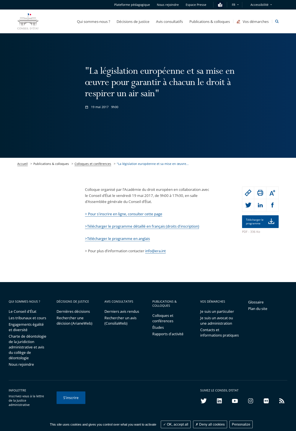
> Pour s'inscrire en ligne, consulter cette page (123, 213)
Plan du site (257, 308)
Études (158, 327)
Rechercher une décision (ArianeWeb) (74, 320)
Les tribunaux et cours (27, 317)
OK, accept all (177, 424)
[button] (93, 21)
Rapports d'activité (168, 333)
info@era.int (155, 250)
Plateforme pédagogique (132, 5)
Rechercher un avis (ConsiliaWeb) (120, 320)
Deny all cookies (211, 424)
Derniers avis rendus (121, 311)
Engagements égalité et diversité (26, 327)
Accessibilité (259, 5)
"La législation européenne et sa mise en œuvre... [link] (153, 164)
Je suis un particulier (217, 311)
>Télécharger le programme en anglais (117, 238)
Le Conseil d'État (22, 311)
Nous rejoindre (21, 364)
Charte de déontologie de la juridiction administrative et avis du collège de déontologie (27, 347)
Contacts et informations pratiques (219, 332)
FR (233, 5)
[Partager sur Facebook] (272, 205)
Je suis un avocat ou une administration (216, 320)
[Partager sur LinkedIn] (260, 205)
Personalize (241, 424)
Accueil (22, 164)
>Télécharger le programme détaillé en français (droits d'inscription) (142, 226)
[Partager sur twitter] (248, 205)
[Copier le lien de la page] (248, 193)
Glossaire (256, 302)
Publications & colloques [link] (51, 164)
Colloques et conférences (93, 164)
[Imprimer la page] (260, 193)
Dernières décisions (73, 311)
